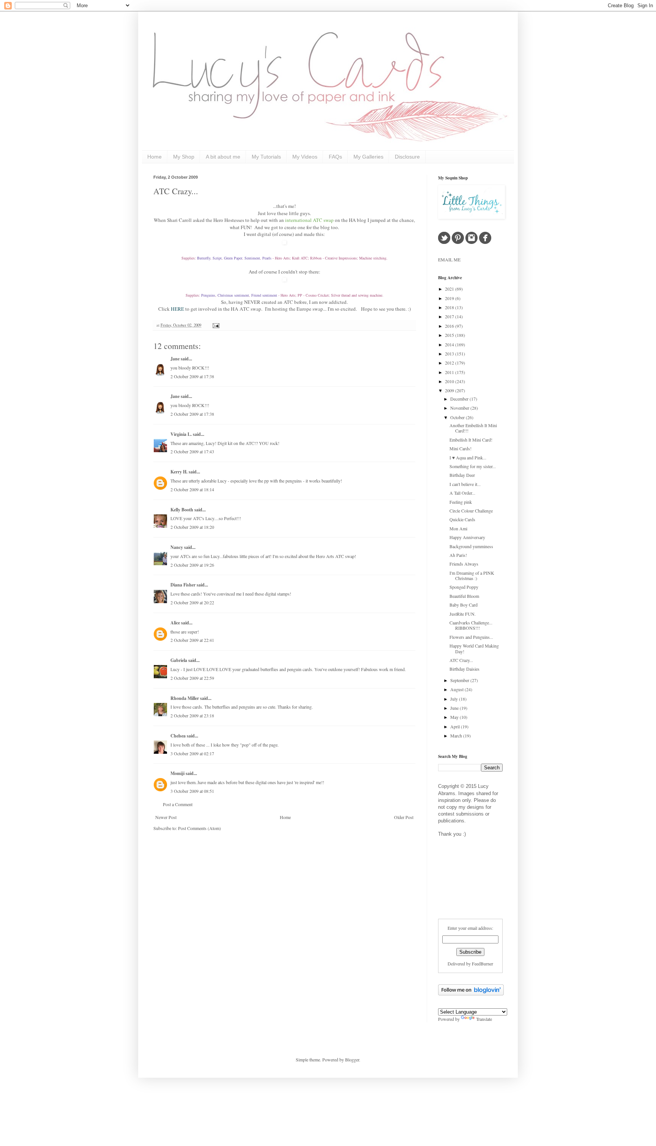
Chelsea (178, 736)
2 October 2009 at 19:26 (192, 565)
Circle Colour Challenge (471, 511)
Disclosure (407, 157)
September (460, 680)
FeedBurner (482, 964)
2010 (450, 381)
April (455, 726)
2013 (450, 354)
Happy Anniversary (467, 537)
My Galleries (368, 157)
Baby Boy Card (463, 605)
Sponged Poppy (463, 587)
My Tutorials (266, 157)
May (455, 717)
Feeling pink (460, 502)
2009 (450, 390)
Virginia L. (181, 434)
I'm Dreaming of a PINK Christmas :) (471, 575)
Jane (175, 358)
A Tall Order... (462, 493)
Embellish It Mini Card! (470, 440)
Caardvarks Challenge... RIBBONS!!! (470, 625)
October (458, 417)
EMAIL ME (449, 259)
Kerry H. (179, 471)
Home (154, 157)
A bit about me (223, 157)
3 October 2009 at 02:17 (192, 753)
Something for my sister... (472, 466)
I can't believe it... (465, 484)
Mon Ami (458, 528)
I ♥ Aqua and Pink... (467, 457)
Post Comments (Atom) (199, 828)
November (460, 408)
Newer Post (166, 817)
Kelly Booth (181, 509)
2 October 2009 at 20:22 (192, 602)
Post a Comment (177, 804)
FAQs (335, 157)
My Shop (183, 157)
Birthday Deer (462, 475)
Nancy (176, 547)
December (460, 399)
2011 (450, 372)
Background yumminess (471, 546)
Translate (484, 1019)
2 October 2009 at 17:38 (192, 376)
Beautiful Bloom (464, 596)
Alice (175, 622)
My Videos (304, 157)
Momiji (177, 773)
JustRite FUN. (462, 614)
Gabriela (178, 660)
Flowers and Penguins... (471, 637)
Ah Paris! (458, 555)
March (456, 736)
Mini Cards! (460, 448)
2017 (450, 316)
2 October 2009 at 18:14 (192, 489)
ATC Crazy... (175, 191)
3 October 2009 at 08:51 (192, 791)
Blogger (352, 1059)
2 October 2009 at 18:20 (192, 527)
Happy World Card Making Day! (474, 648)
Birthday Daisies (464, 669)
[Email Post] (215, 325)
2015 (450, 335)
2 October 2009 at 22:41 (192, 640)
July (454, 699)
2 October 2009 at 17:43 (192, 451)
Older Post (403, 817)
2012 (450, 363)
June (455, 708)
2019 (450, 298)
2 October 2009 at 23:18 (192, 715)
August (457, 689)
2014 (450, 344)
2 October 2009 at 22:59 (192, 678)
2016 (450, 326)
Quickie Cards (462, 519)
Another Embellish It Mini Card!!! (473, 428)
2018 (450, 307)
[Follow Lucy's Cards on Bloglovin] (471, 993)
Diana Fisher (183, 585)
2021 (450, 289)
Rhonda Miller (184, 698)
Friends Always (463, 564)
